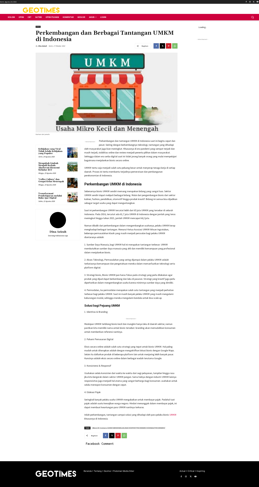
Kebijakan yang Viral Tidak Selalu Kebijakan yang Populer (50, 151)
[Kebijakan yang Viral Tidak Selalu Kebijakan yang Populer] (72, 152)
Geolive (108, 471)
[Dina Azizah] (58, 220)
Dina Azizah (42, 46)
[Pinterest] (168, 46)
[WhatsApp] (175, 46)
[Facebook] (246, 2)
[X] (253, 2)
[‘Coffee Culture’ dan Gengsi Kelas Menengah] (72, 183)
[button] (252, 17)
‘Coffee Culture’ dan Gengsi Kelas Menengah (51, 180)
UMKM (172, 414)
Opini (38, 27)
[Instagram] (250, 2)
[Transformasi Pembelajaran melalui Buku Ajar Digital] (72, 197)
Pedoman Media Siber (123, 471)
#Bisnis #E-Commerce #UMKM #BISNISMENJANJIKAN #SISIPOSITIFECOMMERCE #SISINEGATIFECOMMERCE (128, 428)
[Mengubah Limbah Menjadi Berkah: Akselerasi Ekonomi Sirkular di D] (72, 167)
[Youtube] (257, 2)
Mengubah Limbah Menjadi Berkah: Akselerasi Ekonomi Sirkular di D (49, 166)
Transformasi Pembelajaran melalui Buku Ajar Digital (50, 195)
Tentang (98, 471)
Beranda (88, 471)
